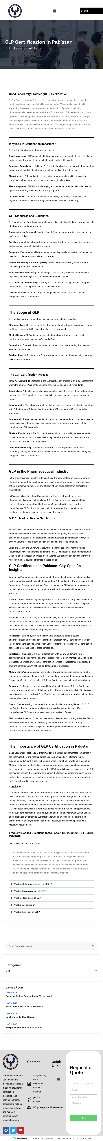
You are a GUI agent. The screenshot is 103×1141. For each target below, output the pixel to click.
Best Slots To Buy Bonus (20, 1016)
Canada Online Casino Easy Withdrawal (29, 996)
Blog (8, 970)
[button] (54, 11)
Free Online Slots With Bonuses (24, 1006)
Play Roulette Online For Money (24, 1027)
